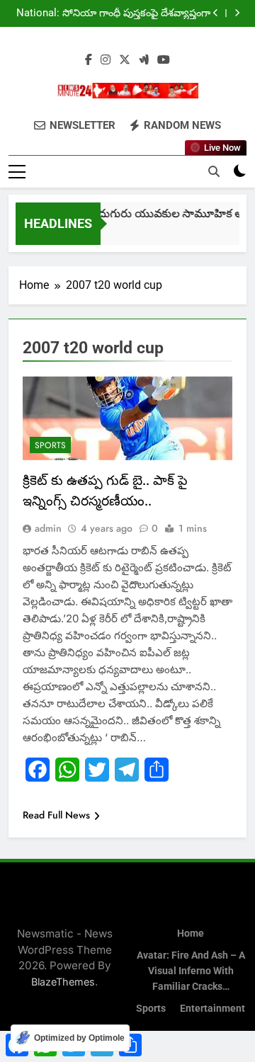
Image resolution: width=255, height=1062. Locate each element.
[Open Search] (214, 171)
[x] (125, 60)
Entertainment (212, 1009)
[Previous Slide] (215, 13)
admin (48, 528)
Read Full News (56, 815)
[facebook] (88, 60)
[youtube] (163, 60)
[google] (144, 60)
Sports (50, 445)
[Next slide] (236, 13)
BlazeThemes (63, 982)
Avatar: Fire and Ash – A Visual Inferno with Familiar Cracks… (191, 970)
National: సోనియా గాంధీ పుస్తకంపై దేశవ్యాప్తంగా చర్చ (113, 7)
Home (190, 933)
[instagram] (105, 60)
